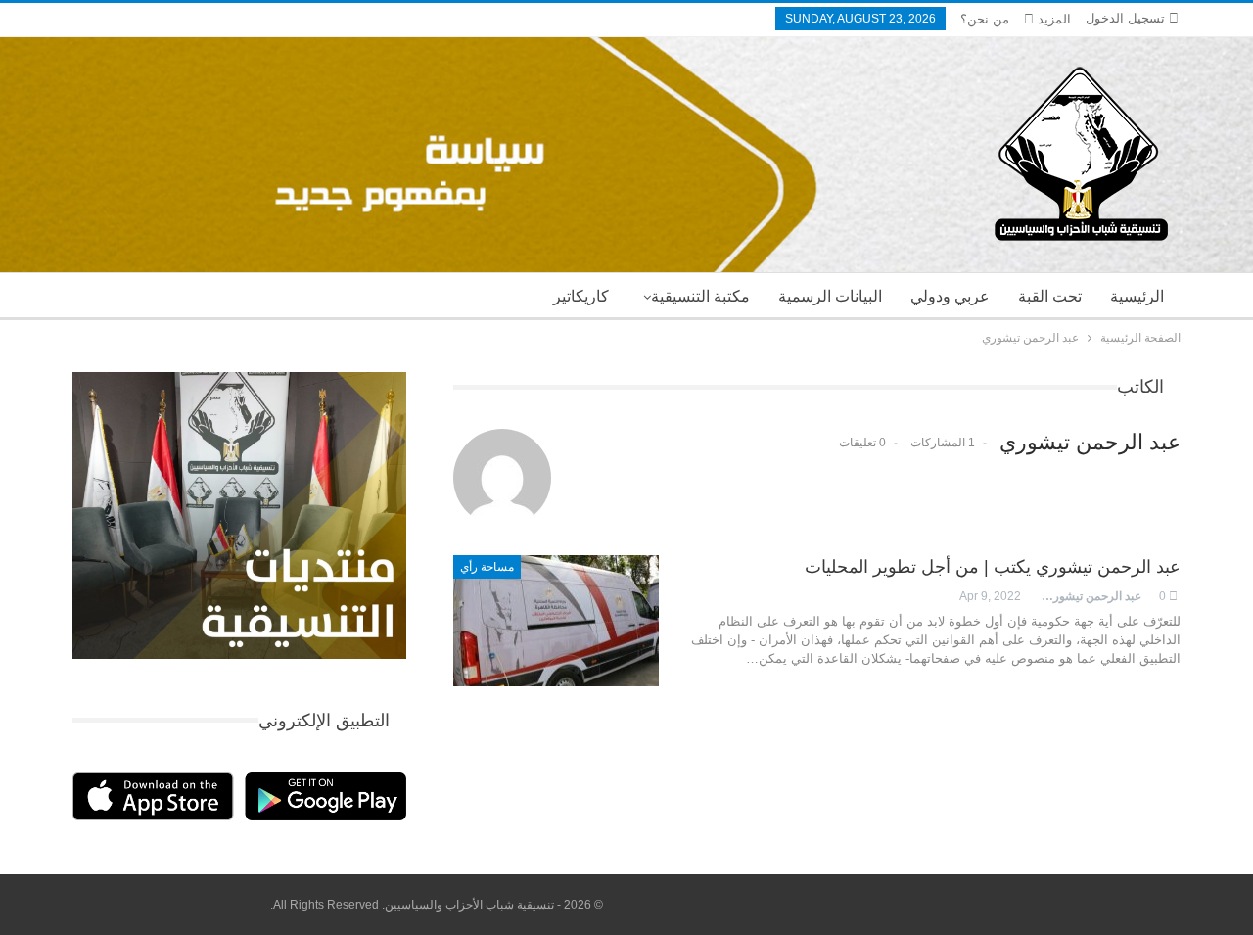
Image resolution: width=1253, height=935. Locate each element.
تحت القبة (1050, 296)
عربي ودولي (950, 296)
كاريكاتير (581, 296)
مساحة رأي (487, 567)
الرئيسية (1137, 296)
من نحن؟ (984, 19)
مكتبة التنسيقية (700, 296)
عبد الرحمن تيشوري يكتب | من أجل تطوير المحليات (993, 567)
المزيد (1052, 19)
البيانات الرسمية (830, 296)
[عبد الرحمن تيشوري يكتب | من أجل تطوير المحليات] (556, 620)
